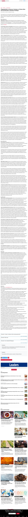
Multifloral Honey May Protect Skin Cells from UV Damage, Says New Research (7, 466)
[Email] (1, 357)
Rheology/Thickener (17, 496)
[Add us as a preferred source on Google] (8, 357)
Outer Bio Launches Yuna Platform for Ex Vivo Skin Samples (9, 383)
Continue (18, 513)
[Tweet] (6, 357)
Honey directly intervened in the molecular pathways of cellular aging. (6, 470)
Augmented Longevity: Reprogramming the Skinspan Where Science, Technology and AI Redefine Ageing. (12, 388)
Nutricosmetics (2, 394)
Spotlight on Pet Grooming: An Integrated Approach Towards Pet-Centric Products (21, 420)
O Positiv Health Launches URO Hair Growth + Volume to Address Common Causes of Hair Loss (12, 396)
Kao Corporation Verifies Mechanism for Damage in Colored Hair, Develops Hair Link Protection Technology (21, 450)
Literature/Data (3, 418)
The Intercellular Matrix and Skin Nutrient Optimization (20, 437)
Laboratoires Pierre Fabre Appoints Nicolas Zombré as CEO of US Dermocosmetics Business (10, 403)
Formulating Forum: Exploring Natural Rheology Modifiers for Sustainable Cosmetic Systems (20, 499)
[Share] (3, 357)
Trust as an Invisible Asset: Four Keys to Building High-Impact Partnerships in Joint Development (7, 499)
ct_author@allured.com (8, 287)
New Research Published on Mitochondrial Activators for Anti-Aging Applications (12, 399)
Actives (1, 398)
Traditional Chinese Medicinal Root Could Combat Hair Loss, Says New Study (21, 466)
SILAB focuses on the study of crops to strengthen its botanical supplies (6, 450)
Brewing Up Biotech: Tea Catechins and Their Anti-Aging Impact (7, 420)
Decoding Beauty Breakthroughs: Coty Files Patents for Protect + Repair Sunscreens (11, 376)
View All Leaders (14, 369)
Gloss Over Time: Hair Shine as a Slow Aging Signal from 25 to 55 (20, 483)
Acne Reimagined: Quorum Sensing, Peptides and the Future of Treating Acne (6, 483)
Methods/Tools (17, 447)
